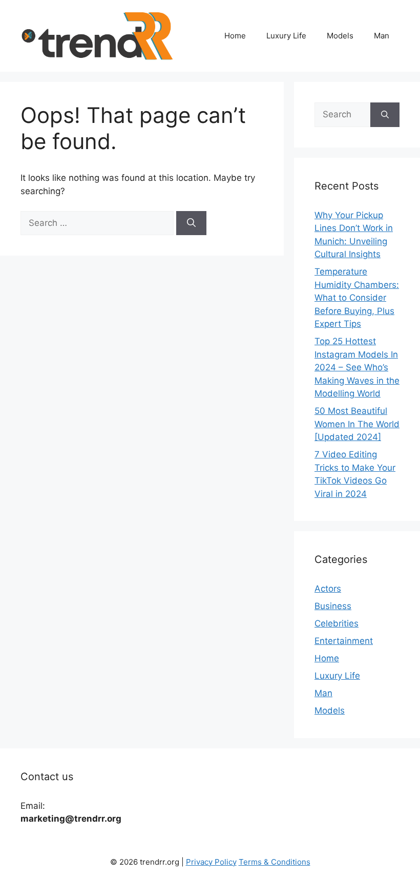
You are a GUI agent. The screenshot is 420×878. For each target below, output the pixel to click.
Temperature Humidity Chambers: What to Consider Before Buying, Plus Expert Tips (356, 297)
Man (381, 35)
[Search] (191, 223)
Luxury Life (286, 35)
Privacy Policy (211, 862)
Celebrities (336, 623)
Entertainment (343, 641)
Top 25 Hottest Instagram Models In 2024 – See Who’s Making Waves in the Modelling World (357, 367)
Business (332, 606)
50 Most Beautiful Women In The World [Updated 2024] (357, 424)
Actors (327, 588)
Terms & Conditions (274, 862)
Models (340, 35)
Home (235, 35)
